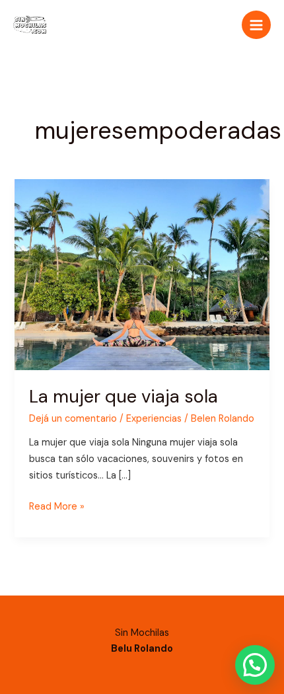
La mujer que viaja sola (123, 396)
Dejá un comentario (73, 418)
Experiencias (154, 418)
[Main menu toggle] (256, 25)
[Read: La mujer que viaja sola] (142, 274)
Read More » (57, 506)
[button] (255, 665)
